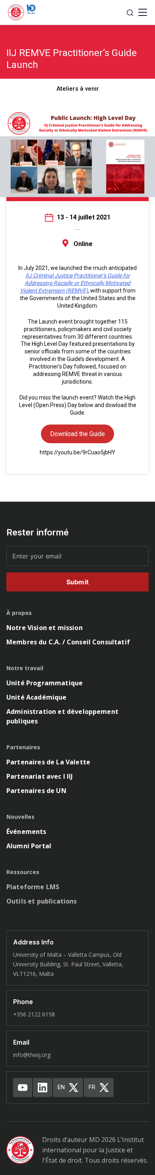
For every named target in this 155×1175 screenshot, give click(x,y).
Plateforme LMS (32, 886)
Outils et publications (41, 901)
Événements (26, 831)
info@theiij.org (31, 1055)
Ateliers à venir (77, 88)
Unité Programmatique (44, 683)
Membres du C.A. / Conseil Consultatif (68, 642)
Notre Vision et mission (44, 627)
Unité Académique (36, 697)
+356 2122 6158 (34, 1014)
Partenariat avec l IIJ (39, 776)
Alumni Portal (28, 846)
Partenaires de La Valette (48, 762)
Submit (77, 582)
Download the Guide (77, 434)
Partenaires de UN (36, 790)
